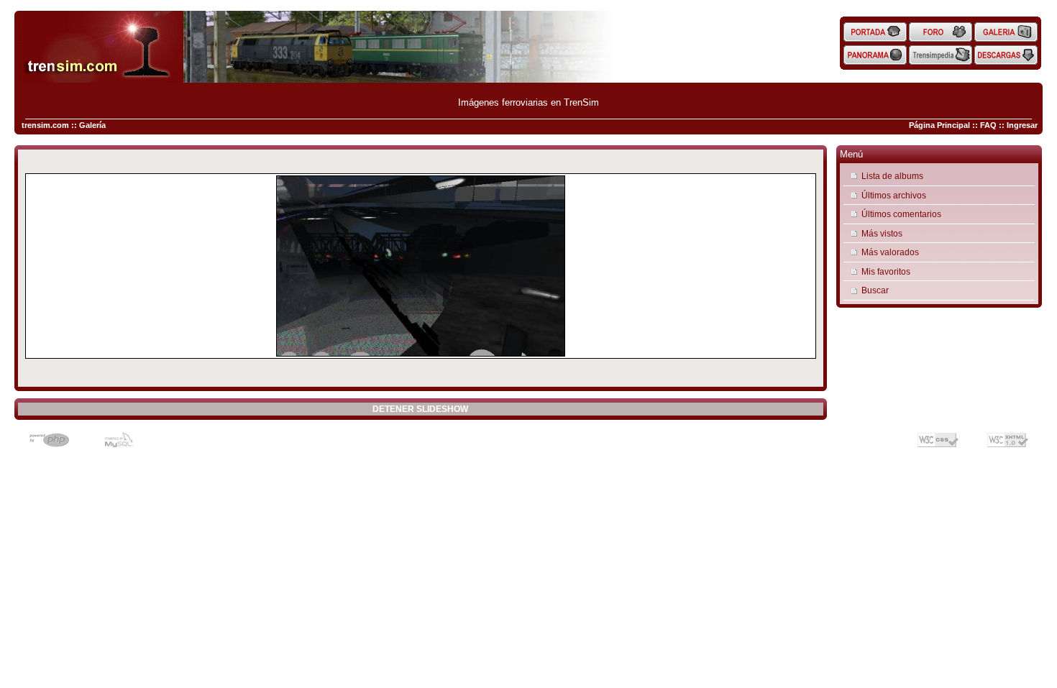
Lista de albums (892, 175)
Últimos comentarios (901, 214)
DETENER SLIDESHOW (420, 409)
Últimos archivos (893, 195)
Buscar (875, 290)
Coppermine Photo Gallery (439, 434)
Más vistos (881, 233)
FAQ (988, 125)
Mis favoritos (885, 271)
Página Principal (939, 125)
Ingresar (1022, 125)
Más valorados (890, 252)
